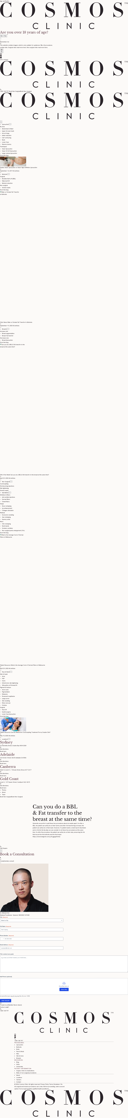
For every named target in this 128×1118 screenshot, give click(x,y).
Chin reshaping (6, 524)
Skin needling (6, 701)
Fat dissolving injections (7, 486)
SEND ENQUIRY (5, 1000)
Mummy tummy (6, 144)
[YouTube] (64, 1037)
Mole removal (6, 703)
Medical (2, 513)
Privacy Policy (44, 1084)
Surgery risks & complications (25, 1071)
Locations (5, 739)
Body (17, 1049)
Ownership (19, 1066)
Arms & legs (5, 133)
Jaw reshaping (6, 517)
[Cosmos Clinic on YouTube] (64, 58)
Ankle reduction (6, 135)
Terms (51, 1084)
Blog (17, 1062)
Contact (18, 1082)
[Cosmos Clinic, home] (64, 75)
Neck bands (5, 526)
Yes (5, 36)
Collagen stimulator (8, 510)
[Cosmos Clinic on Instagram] (64, 54)
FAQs (18, 1064)
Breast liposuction (7, 340)
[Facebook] (64, 1036)
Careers (18, 1080)
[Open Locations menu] (9, 739)
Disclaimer (56, 1084)
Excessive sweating (8, 515)
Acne (3, 676)
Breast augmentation (8, 333)
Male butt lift (6, 181)
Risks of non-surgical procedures (26, 1073)
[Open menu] (1, 51)
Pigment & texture (5, 687)
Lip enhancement (7, 508)
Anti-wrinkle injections (8, 497)
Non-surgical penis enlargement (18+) (13, 530)
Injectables (5, 493)
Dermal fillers (6, 499)
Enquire (5, 848)
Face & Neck (6, 672)
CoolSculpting (4, 484)
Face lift (4, 710)
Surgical (2, 176)
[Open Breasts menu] (8, 329)
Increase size (4, 331)
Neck (3, 140)
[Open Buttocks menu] (8, 174)
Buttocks (4, 174)
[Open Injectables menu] (9, 492)
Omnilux (4, 705)
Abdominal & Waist (7, 129)
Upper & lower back (8, 131)
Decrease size (4, 338)
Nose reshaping (6, 506)
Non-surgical (4, 185)
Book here (3, 751)
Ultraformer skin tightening (10, 683)
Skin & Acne (20, 1056)
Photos (4, 790)
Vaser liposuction (7, 149)
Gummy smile (6, 519)
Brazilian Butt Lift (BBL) (9, 179)
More (1, 521)
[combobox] (2, 938)
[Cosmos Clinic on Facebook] (64, 56)
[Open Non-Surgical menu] (11, 481)
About (3, 792)
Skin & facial (3, 674)
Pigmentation (6, 692)
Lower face (5, 142)
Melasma (4, 694)
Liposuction (5, 124)
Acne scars (5, 690)
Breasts (4, 329)
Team (3, 794)
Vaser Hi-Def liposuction (9, 151)
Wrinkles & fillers (5, 495)
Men (17, 1054)
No (1, 36)
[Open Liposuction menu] (10, 124)
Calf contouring (6, 138)
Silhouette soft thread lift (9, 685)
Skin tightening (4, 488)
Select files (64, 989)
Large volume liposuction (9, 153)
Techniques (3, 146)
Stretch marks (6, 188)
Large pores (5, 698)
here (24, 47)
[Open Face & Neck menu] (11, 672)
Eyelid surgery (6, 712)
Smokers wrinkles (7, 528)
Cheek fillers (6, 501)
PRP (3, 678)
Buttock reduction (7, 183)
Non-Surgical (6, 482)
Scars (3, 681)
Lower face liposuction (9, 714)
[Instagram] (64, 1034)
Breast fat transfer (7, 336)
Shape (2, 504)
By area (2, 127)
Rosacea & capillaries (8, 696)
